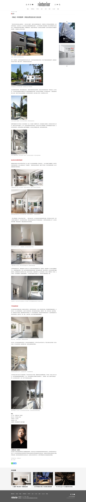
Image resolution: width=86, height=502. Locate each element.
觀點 (58, 8)
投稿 (17, 493)
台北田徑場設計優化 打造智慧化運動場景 (43, 486)
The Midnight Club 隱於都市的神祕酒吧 (65, 486)
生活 (45, 8)
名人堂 (54, 8)
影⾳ (49, 8)
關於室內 (12, 493)
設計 (42, 8)
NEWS (37, 8)
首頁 (12, 11)
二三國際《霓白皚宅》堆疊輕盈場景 (20, 486)
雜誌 (28, 8)
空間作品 (32, 8)
